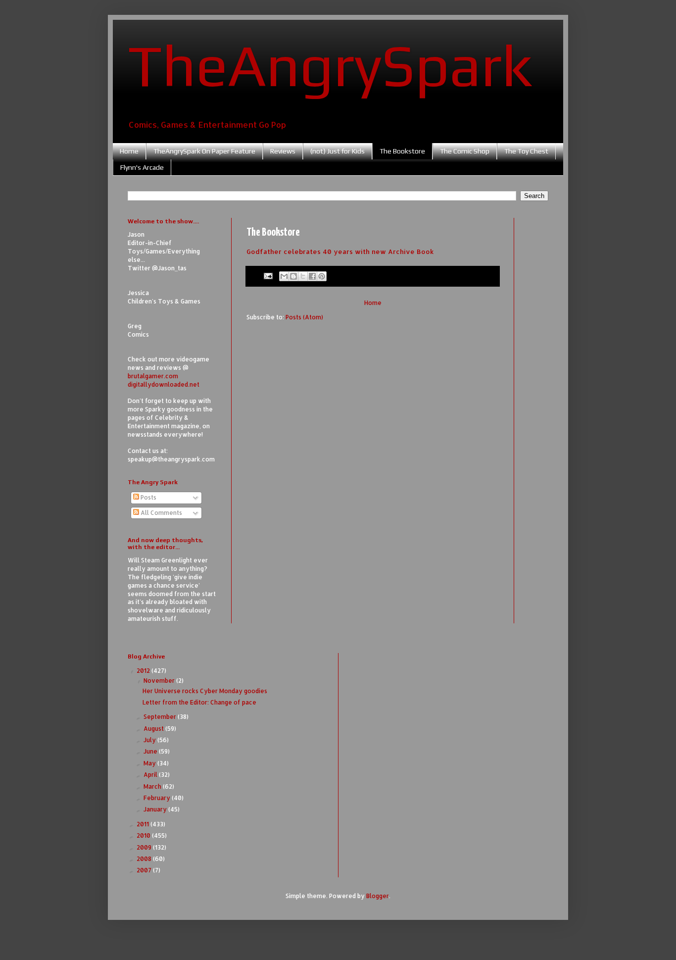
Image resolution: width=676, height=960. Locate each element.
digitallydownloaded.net (163, 384)
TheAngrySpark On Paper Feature (204, 151)
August (154, 728)
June (151, 751)
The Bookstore (402, 151)
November (160, 680)
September (161, 716)
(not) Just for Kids (337, 151)
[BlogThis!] (293, 276)
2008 (145, 858)
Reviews (282, 151)
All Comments (160, 512)
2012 (144, 670)
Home (129, 151)
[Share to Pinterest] (322, 276)
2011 (143, 824)
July (150, 740)
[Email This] (284, 276)
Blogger (377, 896)
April (151, 774)
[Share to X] (303, 276)
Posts (147, 497)
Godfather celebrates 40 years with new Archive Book (340, 251)
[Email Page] (267, 275)
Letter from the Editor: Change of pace (199, 702)
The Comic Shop (464, 151)
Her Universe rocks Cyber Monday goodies (205, 691)
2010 (144, 835)
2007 (145, 870)
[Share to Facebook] (312, 276)
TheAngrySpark (330, 65)
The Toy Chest (526, 151)
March (153, 786)
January (156, 809)
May (150, 763)
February (158, 798)
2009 (145, 847)
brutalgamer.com (153, 376)
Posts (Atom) (304, 317)
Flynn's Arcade (142, 167)
